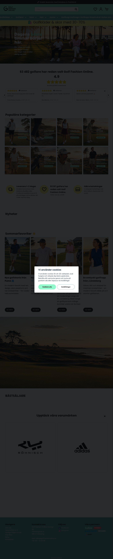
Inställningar (66, 287)
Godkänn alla (47, 287)
